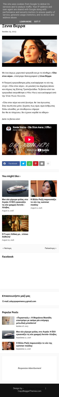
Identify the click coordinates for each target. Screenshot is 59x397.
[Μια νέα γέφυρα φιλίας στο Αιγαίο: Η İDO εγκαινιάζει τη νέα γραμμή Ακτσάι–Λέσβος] (15, 188)
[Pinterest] (35, 163)
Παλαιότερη (50, 248)
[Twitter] (23, 163)
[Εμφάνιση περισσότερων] (48, 163)
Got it (37, 22)
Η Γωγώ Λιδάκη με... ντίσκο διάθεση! (15, 235)
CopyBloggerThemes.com (29, 391)
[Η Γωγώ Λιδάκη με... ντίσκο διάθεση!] (15, 223)
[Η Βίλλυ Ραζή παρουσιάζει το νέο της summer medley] (44, 188)
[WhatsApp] (29, 163)
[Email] (42, 163)
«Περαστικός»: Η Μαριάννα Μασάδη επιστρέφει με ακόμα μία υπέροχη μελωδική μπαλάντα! (33, 320)
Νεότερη (7, 248)
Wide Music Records (15, 96)
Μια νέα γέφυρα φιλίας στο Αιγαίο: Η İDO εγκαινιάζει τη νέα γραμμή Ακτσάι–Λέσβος (15, 203)
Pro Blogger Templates (34, 388)
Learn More (25, 22)
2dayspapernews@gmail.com (22, 301)
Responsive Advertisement (29, 368)
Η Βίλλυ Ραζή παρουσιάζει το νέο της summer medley (43, 202)
